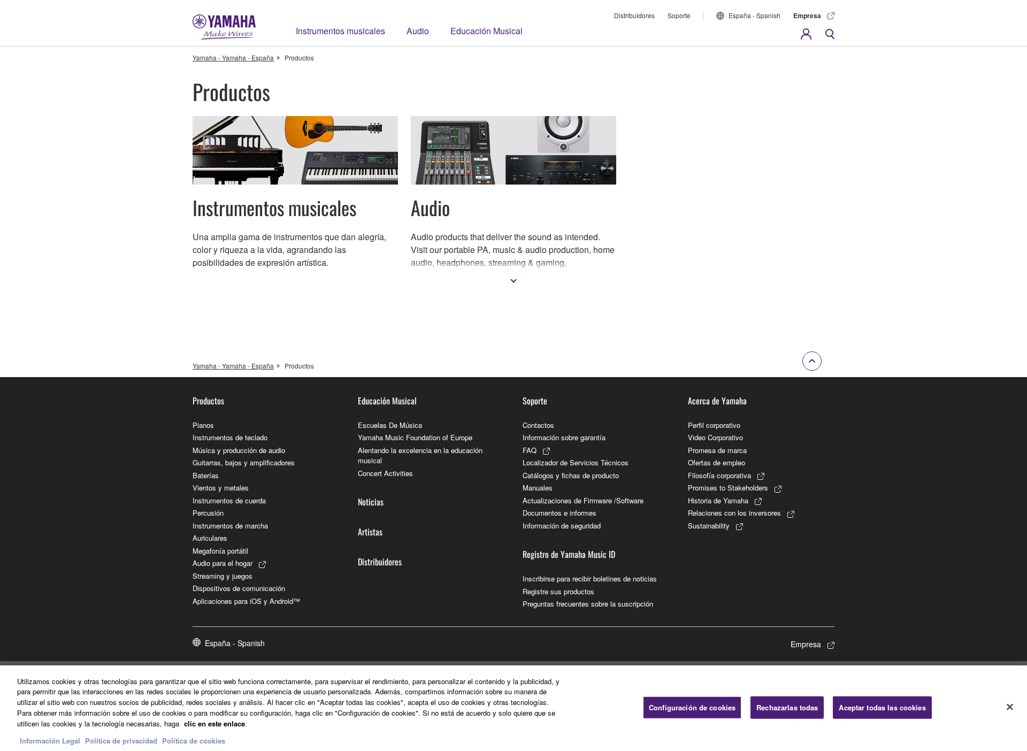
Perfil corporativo (714, 425)
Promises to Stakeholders (728, 487)
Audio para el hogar (222, 563)
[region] (513, 708)
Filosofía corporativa (719, 475)
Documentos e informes (559, 513)
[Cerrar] (1010, 706)
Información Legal (50, 740)
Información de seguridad (562, 525)
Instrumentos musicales (340, 31)
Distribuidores (634, 15)
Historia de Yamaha (718, 500)
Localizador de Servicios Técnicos (576, 462)
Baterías (206, 475)
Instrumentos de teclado (230, 437)
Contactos (538, 425)
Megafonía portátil (220, 551)
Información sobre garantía (564, 437)
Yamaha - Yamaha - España (233, 57)
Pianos (203, 425)
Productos (208, 400)
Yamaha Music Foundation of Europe (415, 437)
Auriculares (210, 538)
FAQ (530, 450)
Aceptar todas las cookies (882, 707)
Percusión (208, 513)
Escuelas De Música (390, 425)
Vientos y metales (221, 487)
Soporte (679, 15)
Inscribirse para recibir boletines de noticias (590, 578)
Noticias (371, 501)
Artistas (370, 531)
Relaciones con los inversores (734, 513)
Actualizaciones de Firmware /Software (583, 500)
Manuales (538, 487)
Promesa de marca (717, 450)
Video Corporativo (715, 437)
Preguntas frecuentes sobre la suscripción (588, 604)
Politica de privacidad (121, 740)
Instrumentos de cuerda (229, 500)
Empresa (807, 15)
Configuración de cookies (692, 707)
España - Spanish (754, 15)
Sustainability (709, 525)
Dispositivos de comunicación (239, 588)
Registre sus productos (558, 591)
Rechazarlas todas (787, 707)
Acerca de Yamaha (717, 400)
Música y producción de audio (239, 450)
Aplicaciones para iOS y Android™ (246, 601)
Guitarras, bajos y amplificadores (244, 462)
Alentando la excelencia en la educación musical (420, 455)
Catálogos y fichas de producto (571, 475)
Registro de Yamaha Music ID (569, 554)
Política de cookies (193, 740)
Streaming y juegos (222, 576)
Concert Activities (385, 473)
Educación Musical (486, 31)
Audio (418, 31)
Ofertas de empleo (716, 462)
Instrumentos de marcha (230, 525)
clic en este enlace (214, 723)
